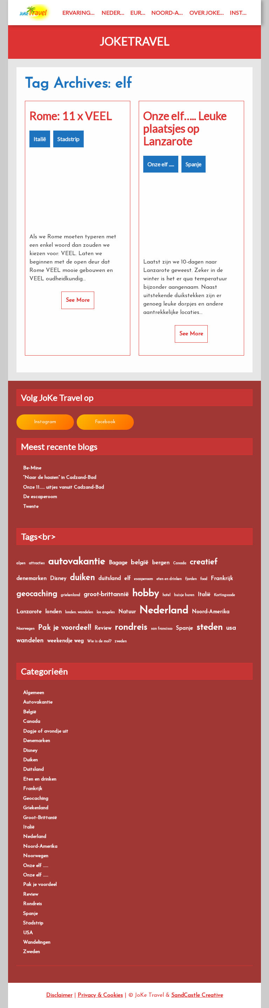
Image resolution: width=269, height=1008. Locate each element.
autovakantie (76, 562)
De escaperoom (40, 496)
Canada (179, 563)
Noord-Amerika (169, 12)
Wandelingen (36, 942)
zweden (121, 641)
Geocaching (35, 798)
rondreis (131, 627)
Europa (139, 12)
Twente (31, 506)
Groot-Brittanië (40, 817)
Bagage (118, 563)
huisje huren (184, 595)
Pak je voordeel (40, 884)
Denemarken (36, 740)
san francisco (161, 629)
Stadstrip (68, 138)
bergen (161, 563)
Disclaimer (59, 995)
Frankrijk (222, 578)
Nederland (114, 12)
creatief (204, 562)
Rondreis (32, 903)
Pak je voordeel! (64, 627)
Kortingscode (224, 595)
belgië (140, 562)
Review (103, 628)
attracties (37, 563)
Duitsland (33, 769)
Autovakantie (38, 702)
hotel (167, 595)
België (29, 712)
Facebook (105, 422)
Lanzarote (29, 612)
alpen (21, 563)
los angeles (106, 612)
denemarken (31, 578)
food (203, 579)
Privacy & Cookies (100, 995)
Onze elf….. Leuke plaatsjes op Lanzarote (185, 128)
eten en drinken (169, 579)
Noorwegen (25, 629)
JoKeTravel (135, 41)
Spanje (193, 164)
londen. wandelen (79, 612)
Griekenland (35, 808)
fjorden (191, 579)
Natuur (127, 612)
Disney (58, 578)
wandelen (30, 640)
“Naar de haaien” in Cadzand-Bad (59, 477)
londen (53, 612)
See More (78, 300)
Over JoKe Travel (208, 12)
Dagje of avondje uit (45, 731)
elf (127, 578)
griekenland (70, 595)
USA (28, 933)
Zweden (31, 951)
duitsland (109, 578)
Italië (40, 138)
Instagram (241, 12)
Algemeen (33, 692)
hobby (145, 593)
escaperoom (143, 579)
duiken (82, 578)
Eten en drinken (39, 779)
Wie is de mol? (99, 641)
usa (231, 628)
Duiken (30, 760)
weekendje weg (65, 641)
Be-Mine (32, 468)
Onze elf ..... (160, 164)
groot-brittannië (106, 594)
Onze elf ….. (35, 865)
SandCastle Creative (197, 995)
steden (209, 627)
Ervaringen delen (80, 12)
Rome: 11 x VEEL (70, 116)
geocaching (36, 594)
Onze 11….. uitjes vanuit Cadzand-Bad (63, 487)
